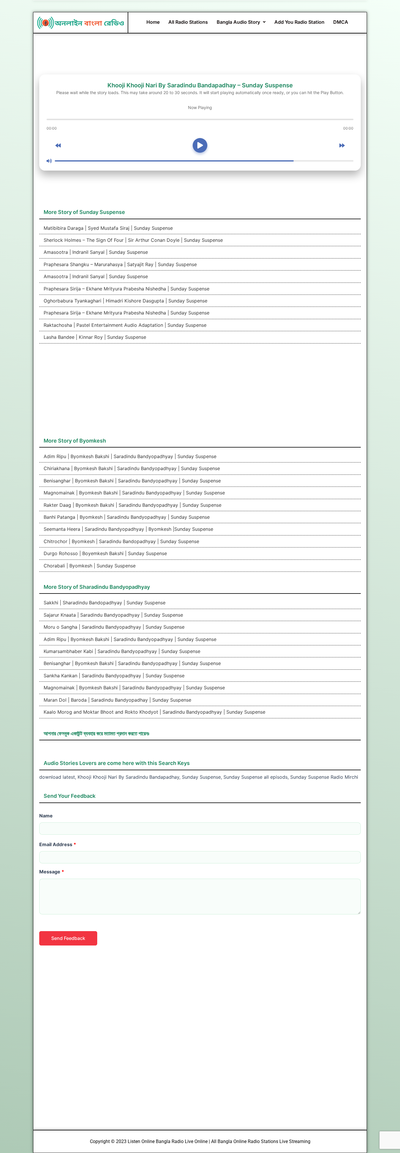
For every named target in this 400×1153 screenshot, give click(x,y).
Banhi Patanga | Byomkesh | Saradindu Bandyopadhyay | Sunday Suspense (126, 517)
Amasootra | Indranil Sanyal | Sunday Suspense (95, 252)
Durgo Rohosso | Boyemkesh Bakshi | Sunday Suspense (104, 553)
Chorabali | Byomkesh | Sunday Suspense (89, 566)
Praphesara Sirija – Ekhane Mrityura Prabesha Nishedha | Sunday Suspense (125, 289)
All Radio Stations (188, 22)
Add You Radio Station (299, 22)
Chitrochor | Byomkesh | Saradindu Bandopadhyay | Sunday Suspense (120, 541)
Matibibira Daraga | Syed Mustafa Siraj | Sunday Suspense (107, 228)
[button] (241, 22)
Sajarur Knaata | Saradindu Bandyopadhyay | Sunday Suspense (112, 615)
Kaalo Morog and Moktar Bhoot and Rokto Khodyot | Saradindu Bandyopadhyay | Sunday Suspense (153, 712)
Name (46, 816)
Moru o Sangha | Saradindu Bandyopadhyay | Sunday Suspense (113, 627)
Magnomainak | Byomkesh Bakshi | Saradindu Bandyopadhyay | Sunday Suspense (133, 493)
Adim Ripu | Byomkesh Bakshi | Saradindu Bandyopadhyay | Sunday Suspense (129, 456)
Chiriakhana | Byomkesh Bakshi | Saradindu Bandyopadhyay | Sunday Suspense (131, 468)
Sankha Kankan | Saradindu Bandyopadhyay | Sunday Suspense (113, 675)
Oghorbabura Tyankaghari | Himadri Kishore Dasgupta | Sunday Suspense (124, 301)
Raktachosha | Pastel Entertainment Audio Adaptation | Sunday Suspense (124, 325)
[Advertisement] (200, 393)
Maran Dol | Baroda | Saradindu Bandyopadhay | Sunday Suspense (116, 700)
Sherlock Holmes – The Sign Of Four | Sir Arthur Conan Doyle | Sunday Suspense (132, 240)
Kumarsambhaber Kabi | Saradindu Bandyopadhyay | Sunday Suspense (121, 651)
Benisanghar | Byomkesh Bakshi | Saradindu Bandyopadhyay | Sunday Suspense (131, 481)
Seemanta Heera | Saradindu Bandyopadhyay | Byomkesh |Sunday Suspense (127, 529)
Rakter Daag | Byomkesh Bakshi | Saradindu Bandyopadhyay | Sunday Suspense (131, 505)
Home (153, 22)
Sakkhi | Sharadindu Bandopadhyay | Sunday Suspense (103, 603)
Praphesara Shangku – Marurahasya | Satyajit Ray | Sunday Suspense (119, 264)
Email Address (57, 844)
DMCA (340, 22)
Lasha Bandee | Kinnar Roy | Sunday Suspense (94, 337)
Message (51, 872)
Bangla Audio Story (238, 22)
